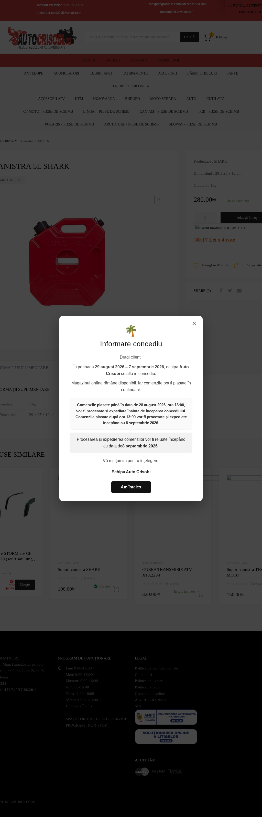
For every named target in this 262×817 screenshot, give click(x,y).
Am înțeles (131, 487)
